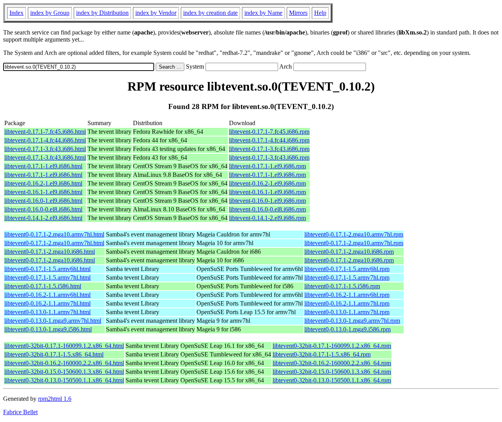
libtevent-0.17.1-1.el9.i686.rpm (267, 166)
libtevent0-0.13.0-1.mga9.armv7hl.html (52, 320)
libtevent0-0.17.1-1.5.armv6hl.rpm (346, 269)
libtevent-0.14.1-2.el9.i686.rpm (267, 218)
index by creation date (210, 12)
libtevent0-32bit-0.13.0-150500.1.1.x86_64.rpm (332, 380)
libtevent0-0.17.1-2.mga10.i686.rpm (349, 251)
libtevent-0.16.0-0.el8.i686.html (43, 209)
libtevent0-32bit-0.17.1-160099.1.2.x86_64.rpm (332, 345)
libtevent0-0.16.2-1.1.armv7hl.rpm (346, 303)
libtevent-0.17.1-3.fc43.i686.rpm (269, 149)
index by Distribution (102, 12)
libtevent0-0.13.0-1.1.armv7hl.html (47, 312)
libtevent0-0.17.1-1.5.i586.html (42, 286)
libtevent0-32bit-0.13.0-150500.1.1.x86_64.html (64, 380)
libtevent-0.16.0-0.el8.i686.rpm (267, 209)
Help (320, 12)
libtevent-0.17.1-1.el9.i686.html (43, 166)
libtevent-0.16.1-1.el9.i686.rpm (267, 192)
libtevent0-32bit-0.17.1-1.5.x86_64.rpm (322, 354)
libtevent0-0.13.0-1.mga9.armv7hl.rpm (352, 320)
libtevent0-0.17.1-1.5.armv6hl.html (47, 269)
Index (16, 12)
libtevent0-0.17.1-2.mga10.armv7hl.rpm (353, 234)
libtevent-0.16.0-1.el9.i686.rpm (267, 200)
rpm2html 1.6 (54, 398)
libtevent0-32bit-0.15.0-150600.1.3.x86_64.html (64, 371)
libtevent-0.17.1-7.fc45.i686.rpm (269, 131)
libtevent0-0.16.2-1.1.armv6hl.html (47, 294)
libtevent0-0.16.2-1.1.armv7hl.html (47, 303)
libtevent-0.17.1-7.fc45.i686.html (45, 131)
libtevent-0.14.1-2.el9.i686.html (43, 218)
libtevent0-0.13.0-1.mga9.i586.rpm (347, 329)
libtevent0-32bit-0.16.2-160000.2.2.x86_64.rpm (332, 363)
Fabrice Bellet (20, 412)
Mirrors (298, 12)
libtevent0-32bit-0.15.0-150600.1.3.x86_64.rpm (332, 371)
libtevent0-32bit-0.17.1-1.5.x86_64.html (54, 354)
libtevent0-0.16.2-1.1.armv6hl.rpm (346, 294)
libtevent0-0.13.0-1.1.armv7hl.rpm (346, 312)
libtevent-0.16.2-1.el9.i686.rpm (267, 183)
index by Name (263, 12)
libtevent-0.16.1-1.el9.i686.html (43, 192)
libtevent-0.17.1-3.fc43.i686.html (45, 149)
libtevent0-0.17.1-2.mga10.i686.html (49, 251)
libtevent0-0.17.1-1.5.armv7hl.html (47, 277)
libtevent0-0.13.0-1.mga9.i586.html (48, 329)
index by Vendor (155, 12)
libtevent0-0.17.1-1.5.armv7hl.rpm (346, 277)
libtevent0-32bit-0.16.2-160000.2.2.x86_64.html (64, 363)
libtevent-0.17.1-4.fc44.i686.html (45, 140)
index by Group (49, 12)
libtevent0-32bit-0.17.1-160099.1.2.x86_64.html (64, 345)
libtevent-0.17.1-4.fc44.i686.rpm (269, 140)
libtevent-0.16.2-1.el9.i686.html (43, 183)
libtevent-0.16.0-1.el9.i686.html (43, 200)
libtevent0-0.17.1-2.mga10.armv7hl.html (54, 234)
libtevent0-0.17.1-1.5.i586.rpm (342, 286)
